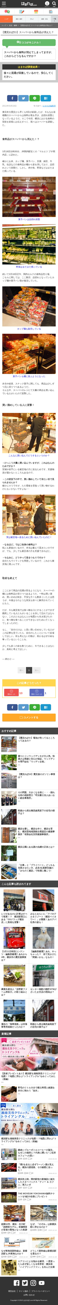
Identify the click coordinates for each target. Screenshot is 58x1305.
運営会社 (12, 1291)
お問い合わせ (29, 1295)
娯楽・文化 (44, 19)
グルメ (32, 19)
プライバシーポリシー (40, 1291)
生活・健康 (13, 25)
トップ (6, 19)
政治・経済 (19, 19)
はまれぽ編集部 (49, 106)
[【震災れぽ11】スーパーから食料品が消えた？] (46, 98)
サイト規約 (23, 1291)
